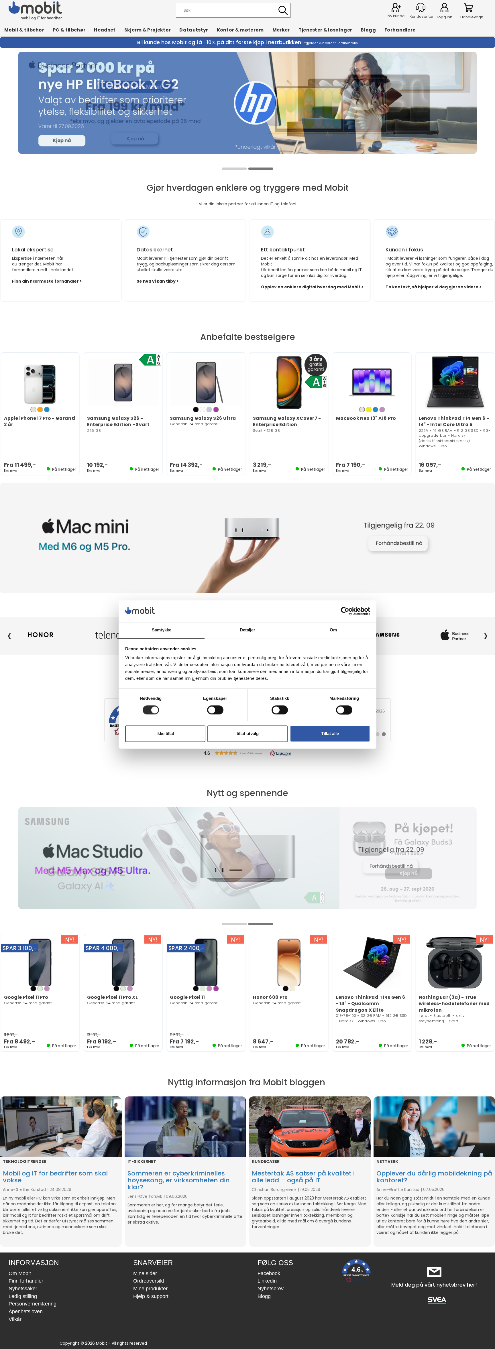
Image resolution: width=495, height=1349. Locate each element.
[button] (247, 753)
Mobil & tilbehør (24, 30)
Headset (104, 30)
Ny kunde (396, 16)
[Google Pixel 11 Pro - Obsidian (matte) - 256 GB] (40, 962)
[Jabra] (109, 634)
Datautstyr (193, 30)
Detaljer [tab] (248, 630)
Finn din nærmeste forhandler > (47, 281)
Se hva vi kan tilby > (158, 281)
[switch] (215, 709)
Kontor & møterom (240, 30)
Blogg (368, 30)
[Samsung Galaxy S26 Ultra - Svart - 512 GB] (206, 382)
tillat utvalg (248, 733)
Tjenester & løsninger (325, 30)
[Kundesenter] (420, 7)
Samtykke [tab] (162, 630)
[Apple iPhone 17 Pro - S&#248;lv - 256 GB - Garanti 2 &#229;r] (40, 382)
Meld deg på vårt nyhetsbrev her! (434, 1284)
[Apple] (386, 634)
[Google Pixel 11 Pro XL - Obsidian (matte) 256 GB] (123, 962)
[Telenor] (40, 634)
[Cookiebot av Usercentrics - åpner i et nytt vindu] (345, 611)
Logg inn (444, 8)
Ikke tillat (165, 733)
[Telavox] (455, 634)
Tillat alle (330, 733)
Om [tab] (333, 630)
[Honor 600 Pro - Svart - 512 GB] (289, 962)
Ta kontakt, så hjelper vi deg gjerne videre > (434, 287)
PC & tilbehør (69, 30)
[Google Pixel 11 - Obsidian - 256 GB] (206, 962)
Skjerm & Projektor (147, 30)
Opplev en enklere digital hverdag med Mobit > (312, 287)
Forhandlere (400, 30)
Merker (281, 30)
